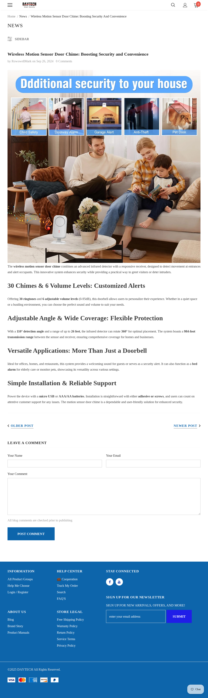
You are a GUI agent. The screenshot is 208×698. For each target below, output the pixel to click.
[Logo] (29, 5)
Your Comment (17, 474)
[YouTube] (119, 582)
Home (11, 16)
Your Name (15, 455)
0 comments (64, 61)
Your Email (113, 455)
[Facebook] (109, 582)
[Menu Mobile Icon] (10, 5)
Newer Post (185, 425)
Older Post (22, 425)
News (23, 16)
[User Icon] (185, 5)
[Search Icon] (173, 5)
